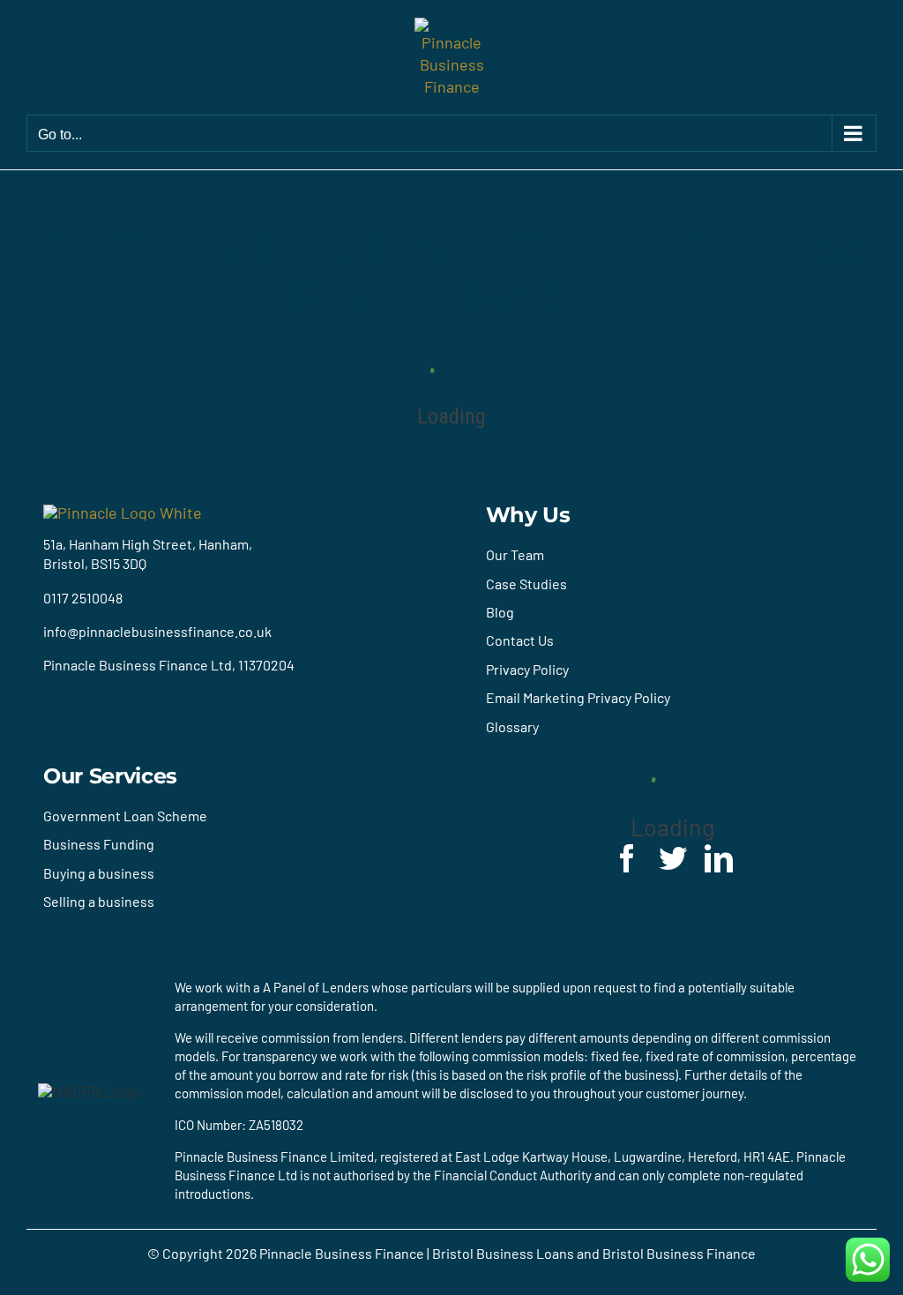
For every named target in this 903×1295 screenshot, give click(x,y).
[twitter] (673, 858)
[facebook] (627, 858)
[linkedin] (719, 858)
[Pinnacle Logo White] (122, 512)
